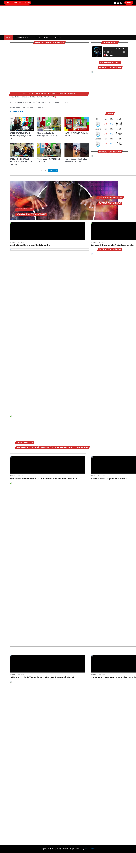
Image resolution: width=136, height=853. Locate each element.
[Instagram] (118, 3)
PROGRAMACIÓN (21, 37)
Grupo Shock (90, 849)
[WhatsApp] (121, 3)
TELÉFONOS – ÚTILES (40, 37)
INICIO (8, 37)
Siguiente (53, 171)
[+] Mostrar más (16, 111)
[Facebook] (115, 3)
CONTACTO (57, 37)
